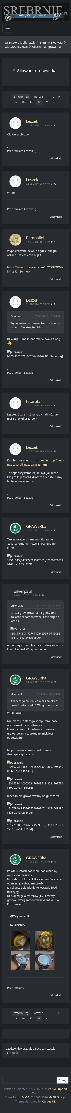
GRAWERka (36, 526)
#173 (53, 242)
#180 (53, 862)
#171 (53, 125)
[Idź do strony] (47, 102)
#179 (53, 682)
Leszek (32, 121)
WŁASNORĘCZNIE (16, 47)
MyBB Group (57, 1097)
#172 (53, 183)
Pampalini (35, 237)
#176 (53, 451)
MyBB (25, 1097)
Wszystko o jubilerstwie (20, 42)
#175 (53, 405)
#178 (42, 595)
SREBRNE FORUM (51, 42)
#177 (53, 530)
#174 (53, 304)
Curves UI (48, 1101)
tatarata (33, 401)
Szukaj (62, 1080)
